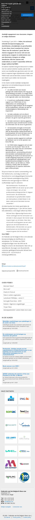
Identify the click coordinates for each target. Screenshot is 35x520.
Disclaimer (7, 517)
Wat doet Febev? (8, 286)
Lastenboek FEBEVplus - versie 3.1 (13, 298)
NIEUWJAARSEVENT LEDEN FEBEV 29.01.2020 (17, 310)
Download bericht (23, 271)
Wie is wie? (6, 289)
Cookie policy (27, 517)
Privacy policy (17, 517)
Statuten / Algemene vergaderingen (14, 304)
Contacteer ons (17, 507)
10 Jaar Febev (7, 307)
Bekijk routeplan (6, 507)
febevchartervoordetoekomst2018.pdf (14, 266)
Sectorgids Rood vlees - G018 (12, 301)
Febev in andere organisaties (12, 295)
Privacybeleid (5, 22)
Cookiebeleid (5, 26)
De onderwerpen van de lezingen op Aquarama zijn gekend (14, 334)
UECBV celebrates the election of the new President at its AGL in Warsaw (16, 374)
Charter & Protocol (9, 292)
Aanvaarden (27, 15)
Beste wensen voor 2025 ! (11, 366)
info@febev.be (9, 501)
